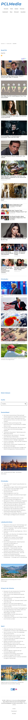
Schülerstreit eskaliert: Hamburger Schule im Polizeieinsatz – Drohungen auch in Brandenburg (15, 556)
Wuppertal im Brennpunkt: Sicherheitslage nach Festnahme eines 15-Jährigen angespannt (15, 439)
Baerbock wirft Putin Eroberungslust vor (13, 603)
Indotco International (13, 700)
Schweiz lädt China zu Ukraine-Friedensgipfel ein (15, 608)
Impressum (14, 711)
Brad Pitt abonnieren (1, 55)
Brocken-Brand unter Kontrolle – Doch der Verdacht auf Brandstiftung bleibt (14, 553)
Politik (11, 8)
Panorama (22, 8)
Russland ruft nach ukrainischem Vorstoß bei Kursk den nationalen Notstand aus (14, 592)
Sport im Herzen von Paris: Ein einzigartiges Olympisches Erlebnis (14, 633)
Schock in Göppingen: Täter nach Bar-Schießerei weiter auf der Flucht (15, 442)
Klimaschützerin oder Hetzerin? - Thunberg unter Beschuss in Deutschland (14, 436)
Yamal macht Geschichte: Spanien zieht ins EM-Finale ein (15, 648)
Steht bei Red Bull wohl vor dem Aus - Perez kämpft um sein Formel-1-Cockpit (14, 636)
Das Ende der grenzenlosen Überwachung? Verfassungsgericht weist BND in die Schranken (15, 416)
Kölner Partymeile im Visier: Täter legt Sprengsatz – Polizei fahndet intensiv (13, 547)
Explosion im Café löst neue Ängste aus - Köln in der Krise (15, 531)
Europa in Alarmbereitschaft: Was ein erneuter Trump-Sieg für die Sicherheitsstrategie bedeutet (15, 429)
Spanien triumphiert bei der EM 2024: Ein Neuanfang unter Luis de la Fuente (13, 642)
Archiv (14, 708)
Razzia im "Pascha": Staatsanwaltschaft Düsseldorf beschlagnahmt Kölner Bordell (14, 550)
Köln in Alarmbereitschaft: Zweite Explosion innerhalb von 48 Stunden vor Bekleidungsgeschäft (14, 543)
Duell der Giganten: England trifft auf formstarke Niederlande (12, 651)
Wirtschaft (16, 12)
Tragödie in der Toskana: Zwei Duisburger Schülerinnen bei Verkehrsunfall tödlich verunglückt (13, 539)
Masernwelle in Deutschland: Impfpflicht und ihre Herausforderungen (14, 445)
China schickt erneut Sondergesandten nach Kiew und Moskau (14, 598)
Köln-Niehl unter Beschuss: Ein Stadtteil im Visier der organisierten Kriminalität (15, 534)
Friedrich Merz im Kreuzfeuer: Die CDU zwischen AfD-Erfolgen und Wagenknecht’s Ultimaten (15, 514)
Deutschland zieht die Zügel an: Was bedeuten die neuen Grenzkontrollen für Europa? (15, 504)
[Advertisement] (14, 28)
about (25, 703)
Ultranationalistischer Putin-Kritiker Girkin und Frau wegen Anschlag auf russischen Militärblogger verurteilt (15, 611)
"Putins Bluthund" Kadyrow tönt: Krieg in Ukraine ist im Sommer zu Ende (15, 618)
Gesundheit (23, 12)
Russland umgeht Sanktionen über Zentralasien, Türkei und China (15, 605)
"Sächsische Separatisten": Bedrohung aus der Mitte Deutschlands (15, 432)
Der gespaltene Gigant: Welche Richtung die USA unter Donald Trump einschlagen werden (12, 312)
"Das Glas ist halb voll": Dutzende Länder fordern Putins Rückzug (15, 601)
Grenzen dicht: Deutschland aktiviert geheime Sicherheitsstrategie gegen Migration (14, 510)
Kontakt (14, 713)
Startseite (6, 8)
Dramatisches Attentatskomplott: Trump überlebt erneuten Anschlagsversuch (13, 358)
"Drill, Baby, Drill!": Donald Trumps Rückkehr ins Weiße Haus (14, 295)
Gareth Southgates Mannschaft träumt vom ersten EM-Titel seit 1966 (14, 645)
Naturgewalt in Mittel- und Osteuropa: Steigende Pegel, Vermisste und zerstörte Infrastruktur (15, 501)
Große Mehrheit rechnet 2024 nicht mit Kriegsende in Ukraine (13, 615)
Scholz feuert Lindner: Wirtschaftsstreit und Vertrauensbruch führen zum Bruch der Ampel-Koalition (15, 420)
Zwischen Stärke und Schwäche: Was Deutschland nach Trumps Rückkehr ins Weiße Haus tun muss (15, 424)
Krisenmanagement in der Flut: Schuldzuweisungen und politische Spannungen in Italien (13, 342)
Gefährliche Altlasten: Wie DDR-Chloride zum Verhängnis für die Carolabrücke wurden (14, 507)
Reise (11, 12)
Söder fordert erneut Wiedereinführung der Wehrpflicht (14, 595)
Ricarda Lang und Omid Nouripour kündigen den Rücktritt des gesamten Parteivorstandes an (15, 448)
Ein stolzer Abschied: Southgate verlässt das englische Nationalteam (14, 639)
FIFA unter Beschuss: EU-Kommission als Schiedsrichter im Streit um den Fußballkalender (15, 629)
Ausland (16, 8)
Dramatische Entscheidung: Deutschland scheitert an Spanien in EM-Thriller (13, 654)
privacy (14, 704)
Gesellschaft (5, 12)
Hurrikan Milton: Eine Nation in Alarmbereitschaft (12, 327)
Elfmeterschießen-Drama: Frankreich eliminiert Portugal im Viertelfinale (15, 657)
